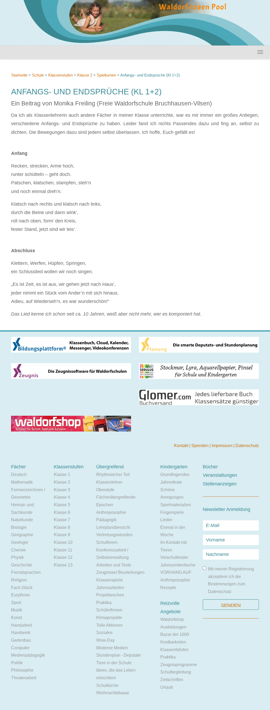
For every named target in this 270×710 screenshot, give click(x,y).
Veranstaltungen (220, 475)
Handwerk (20, 632)
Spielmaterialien (175, 505)
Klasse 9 (62, 534)
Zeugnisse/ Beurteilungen (120, 572)
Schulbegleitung (175, 672)
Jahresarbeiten (110, 587)
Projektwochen (110, 595)
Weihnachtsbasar (112, 693)
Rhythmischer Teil (113, 474)
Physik (17, 557)
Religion (19, 580)
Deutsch (19, 474)
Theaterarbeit (23, 678)
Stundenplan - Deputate (118, 655)
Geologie (19, 542)
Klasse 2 (84, 75)
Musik (16, 610)
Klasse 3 (62, 490)
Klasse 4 (62, 497)
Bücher (210, 466)
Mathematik (22, 482)
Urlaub (166, 687)
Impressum (222, 445)
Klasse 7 (62, 520)
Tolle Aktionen (109, 625)
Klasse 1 (62, 474)
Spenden (200, 445)
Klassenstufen (60, 75)
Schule (38, 75)
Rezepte (168, 587)
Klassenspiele (109, 580)
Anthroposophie (111, 512)
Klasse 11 (63, 550)
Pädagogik (106, 520)
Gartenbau (21, 640)
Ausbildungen (173, 627)
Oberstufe (105, 490)
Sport (16, 602)
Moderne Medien (112, 648)
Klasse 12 (63, 557)
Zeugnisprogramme (178, 664)
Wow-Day (105, 640)
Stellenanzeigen (220, 483)
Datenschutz (247, 445)
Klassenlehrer (109, 482)
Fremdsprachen (26, 572)
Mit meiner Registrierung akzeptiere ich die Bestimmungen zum (231, 580)
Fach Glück (21, 587)
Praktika (104, 602)
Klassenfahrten (174, 649)
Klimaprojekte (109, 617)
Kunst (16, 617)
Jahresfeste (171, 482)
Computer (20, 648)
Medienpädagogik (28, 655)
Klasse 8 (62, 527)
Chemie (18, 550)
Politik (17, 663)
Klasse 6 (62, 512)
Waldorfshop (172, 619)
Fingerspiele (172, 512)
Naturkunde (22, 520)
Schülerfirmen (109, 610)
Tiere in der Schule (114, 663)
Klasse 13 (63, 565)
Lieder (166, 520)
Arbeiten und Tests (113, 565)
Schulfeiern (107, 542)
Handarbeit (21, 625)
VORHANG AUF (175, 572)
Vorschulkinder (174, 557)
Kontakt (181, 445)
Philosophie (22, 670)
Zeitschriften (171, 679)
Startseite (19, 75)
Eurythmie (20, 595)
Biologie (19, 527)
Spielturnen (106, 75)
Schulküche (107, 685)
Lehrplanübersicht (113, 527)
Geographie (22, 534)
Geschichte (21, 565)
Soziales (104, 632)
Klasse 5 (62, 505)
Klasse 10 (63, 542)
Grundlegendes (174, 474)
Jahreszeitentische (177, 565)
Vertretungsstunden (114, 534)
